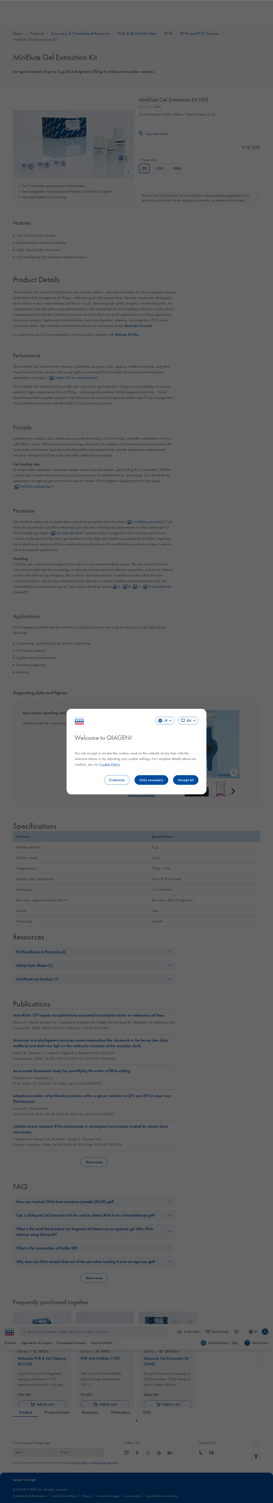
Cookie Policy (110, 764)
